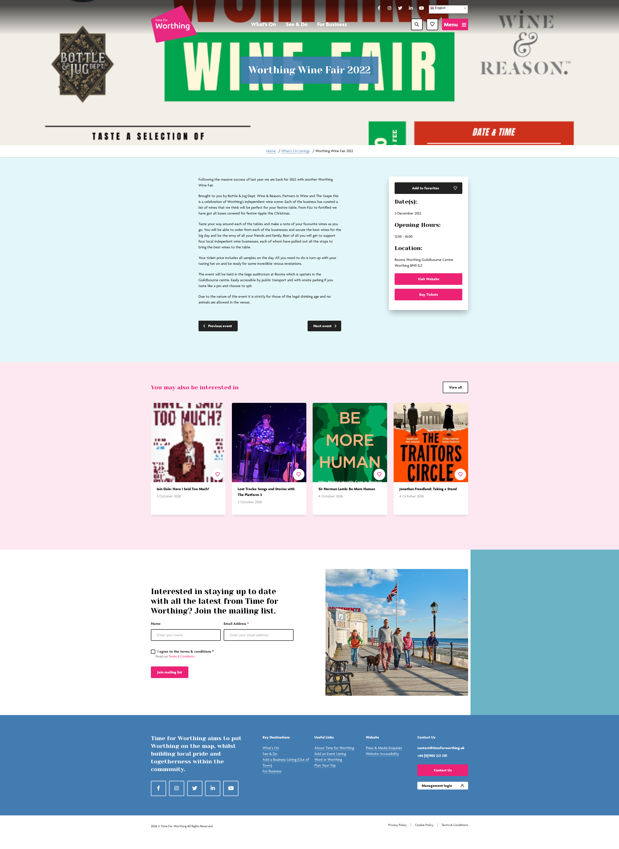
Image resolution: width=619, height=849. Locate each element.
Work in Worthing (328, 759)
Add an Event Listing (330, 753)
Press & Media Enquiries (384, 748)
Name (156, 623)
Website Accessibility (382, 753)
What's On (263, 24)
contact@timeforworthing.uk (440, 748)
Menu (451, 24)
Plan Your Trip (325, 765)
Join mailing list (169, 672)
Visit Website (428, 279)
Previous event (220, 326)
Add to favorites (425, 188)
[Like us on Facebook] (379, 8)
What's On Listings (295, 150)
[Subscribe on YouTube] (421, 8)
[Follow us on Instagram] (389, 8)
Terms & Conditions (181, 656)
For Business (332, 24)
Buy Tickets (428, 294)
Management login (437, 785)
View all (455, 387)
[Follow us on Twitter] (400, 8)
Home (271, 150)
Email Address (236, 623)
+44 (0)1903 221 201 (432, 755)
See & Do (297, 24)
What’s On (271, 748)
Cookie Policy (424, 825)
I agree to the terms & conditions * (185, 651)
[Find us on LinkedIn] (410, 8)
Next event (322, 326)
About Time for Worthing (334, 748)
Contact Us (443, 770)
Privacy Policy (397, 825)
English (439, 8)
